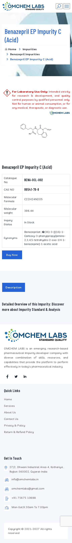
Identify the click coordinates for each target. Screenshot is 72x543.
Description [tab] (14, 287)
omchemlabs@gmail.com (28, 488)
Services (9, 405)
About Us (10, 412)
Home (12, 49)
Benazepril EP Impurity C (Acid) (31, 59)
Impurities (30, 49)
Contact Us (11, 419)
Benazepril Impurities (25, 54)
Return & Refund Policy (19, 432)
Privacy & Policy (14, 425)
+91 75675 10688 (24, 497)
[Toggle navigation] (66, 6)
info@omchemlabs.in (25, 479)
